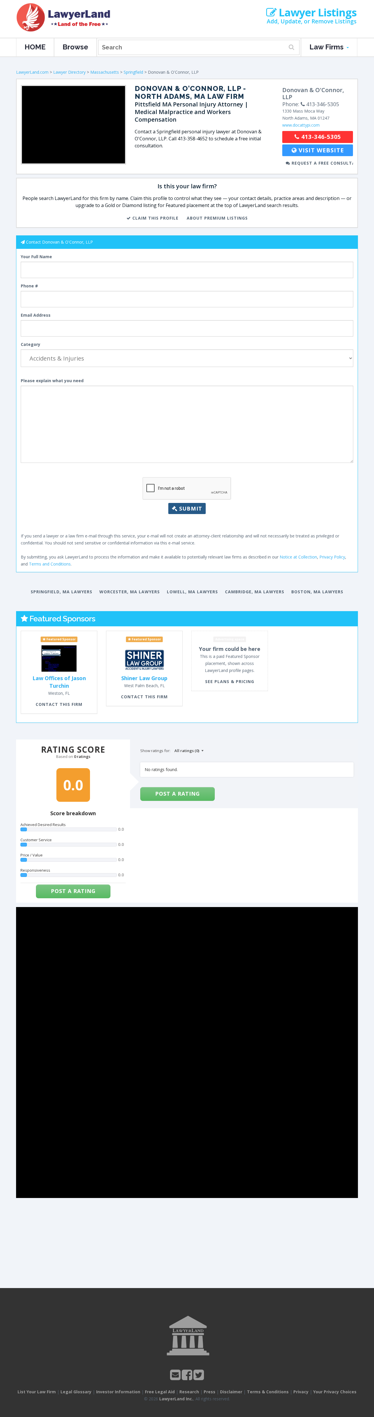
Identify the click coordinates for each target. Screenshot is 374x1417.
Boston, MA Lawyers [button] (317, 591)
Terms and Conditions (50, 564)
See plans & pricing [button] (229, 681)
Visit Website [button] (320, 150)
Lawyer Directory (69, 72)
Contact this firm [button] (59, 704)
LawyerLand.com (32, 72)
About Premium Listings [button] (217, 218)
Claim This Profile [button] (155, 218)
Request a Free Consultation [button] (321, 163)
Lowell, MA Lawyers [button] (192, 591)
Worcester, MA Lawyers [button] (129, 591)
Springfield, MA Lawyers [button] (61, 591)
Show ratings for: (155, 750)
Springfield (133, 72)
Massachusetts (104, 72)
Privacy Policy (332, 557)
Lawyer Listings (316, 12)
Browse (75, 47)
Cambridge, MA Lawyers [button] (254, 591)
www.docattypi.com (301, 125)
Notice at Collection (298, 557)
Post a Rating (73, 890)
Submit (189, 508)
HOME (35, 47)
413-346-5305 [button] (320, 137)
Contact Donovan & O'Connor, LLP (59, 242)
